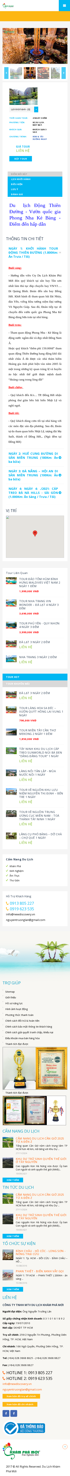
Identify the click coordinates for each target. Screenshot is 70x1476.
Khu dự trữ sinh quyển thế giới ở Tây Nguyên (41, 1160)
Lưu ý (14, 189)
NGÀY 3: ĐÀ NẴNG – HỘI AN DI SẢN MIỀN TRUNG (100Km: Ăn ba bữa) (33, 475)
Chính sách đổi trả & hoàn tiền (22, 1020)
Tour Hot (12, 677)
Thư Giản (15, 880)
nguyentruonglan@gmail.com (25, 920)
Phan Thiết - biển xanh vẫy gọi (40, 1271)
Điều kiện (17, 184)
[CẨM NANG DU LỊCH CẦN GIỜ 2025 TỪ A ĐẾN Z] (8, 1142)
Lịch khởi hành (20, 179)
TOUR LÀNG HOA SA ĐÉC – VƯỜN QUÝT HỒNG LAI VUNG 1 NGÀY (41, 711)
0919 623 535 (22, 908)
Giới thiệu (10, 997)
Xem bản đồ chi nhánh (20, 1404)
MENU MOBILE (64, 5)
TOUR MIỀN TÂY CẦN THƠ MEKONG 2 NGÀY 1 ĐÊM (37, 732)
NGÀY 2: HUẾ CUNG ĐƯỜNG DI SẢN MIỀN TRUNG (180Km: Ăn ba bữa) (33, 458)
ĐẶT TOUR (20, 158)
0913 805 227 (22, 903)
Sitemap (10, 991)
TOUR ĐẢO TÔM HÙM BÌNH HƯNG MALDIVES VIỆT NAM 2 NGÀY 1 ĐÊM (39, 582)
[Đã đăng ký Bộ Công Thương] (24, 1426)
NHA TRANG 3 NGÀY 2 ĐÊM (38, 657)
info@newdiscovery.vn (20, 914)
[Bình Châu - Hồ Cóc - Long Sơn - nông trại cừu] (8, 1254)
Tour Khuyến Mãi (18, 683)
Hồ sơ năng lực (14, 1003)
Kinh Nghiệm (17, 871)
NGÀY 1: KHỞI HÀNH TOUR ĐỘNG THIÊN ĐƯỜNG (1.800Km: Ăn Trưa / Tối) (33, 252)
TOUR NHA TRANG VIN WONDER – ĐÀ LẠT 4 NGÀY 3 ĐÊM (39, 604)
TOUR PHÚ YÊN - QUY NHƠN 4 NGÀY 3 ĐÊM (39, 625)
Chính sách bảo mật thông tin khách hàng (28, 1026)
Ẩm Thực (15, 875)
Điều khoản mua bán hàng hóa (22, 1038)
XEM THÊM (13, 1180)
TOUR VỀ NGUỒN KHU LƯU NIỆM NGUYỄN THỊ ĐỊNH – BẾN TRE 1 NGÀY (41, 793)
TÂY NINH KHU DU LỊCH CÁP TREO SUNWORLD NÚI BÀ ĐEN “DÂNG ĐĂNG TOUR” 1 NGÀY (40, 752)
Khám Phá (15, 866)
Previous (6, 73)
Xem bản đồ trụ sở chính (21, 1396)
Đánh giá (17, 194)
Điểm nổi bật (19, 174)
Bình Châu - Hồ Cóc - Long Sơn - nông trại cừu (41, 1252)
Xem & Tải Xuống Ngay (40, 137)
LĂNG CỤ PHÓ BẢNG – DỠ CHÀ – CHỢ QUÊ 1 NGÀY (40, 836)
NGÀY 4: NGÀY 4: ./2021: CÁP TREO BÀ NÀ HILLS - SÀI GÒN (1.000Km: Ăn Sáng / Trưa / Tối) (33, 493)
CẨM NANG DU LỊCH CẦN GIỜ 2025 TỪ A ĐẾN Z (40, 1140)
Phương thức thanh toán (19, 1015)
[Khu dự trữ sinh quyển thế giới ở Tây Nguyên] (8, 1162)
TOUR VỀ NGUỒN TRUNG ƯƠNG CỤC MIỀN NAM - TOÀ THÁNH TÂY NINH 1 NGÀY (39, 815)
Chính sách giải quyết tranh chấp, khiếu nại (29, 1032)
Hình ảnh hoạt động (16, 1009)
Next (64, 73)
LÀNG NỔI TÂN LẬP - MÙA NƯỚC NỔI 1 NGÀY (37, 773)
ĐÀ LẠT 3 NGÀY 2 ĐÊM (34, 642)
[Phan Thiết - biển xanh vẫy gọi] (8, 1274)
